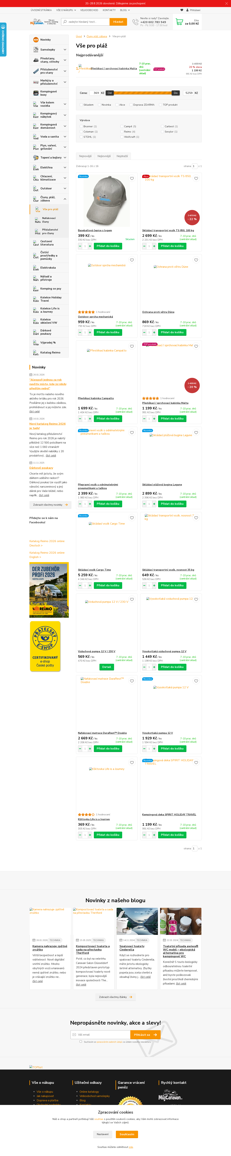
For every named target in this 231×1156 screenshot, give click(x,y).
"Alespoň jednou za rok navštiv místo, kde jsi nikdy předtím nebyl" (47, 384)
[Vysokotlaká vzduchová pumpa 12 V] (171, 622)
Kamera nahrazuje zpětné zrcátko (49, 948)
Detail (106, 667)
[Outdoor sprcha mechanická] (107, 282)
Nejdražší (122, 156)
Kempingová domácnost (48, 126)
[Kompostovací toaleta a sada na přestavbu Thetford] (93, 921)
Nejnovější (85, 156)
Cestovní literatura (47, 243)
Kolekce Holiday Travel (51, 299)
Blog (83, 1100)
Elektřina (46, 167)
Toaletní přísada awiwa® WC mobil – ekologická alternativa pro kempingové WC (180, 951)
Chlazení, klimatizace (48, 178)
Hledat (118, 22)
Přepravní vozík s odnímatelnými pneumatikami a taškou (98, 486)
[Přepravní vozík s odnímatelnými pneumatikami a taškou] (107, 455)
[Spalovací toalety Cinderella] (137, 921)
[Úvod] (43, 22)
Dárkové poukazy (45, 332)
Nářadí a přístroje (46, 278)
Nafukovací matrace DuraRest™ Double (102, 733)
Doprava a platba (47, 1100)
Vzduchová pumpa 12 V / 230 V (96, 651)
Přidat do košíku (108, 246)
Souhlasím (127, 1134)
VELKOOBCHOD (89, 10)
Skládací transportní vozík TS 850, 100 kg (168, 230)
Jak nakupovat (45, 1096)
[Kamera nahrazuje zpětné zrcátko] (50, 921)
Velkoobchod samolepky (95, 1096)
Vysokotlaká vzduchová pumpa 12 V (164, 651)
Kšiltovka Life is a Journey (94, 819)
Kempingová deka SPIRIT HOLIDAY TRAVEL (169, 814)
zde (131, 1147)
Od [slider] (110, 93)
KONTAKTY (109, 10)
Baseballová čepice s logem (95, 230)
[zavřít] (226, 4)
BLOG (123, 10)
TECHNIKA (55, 940)
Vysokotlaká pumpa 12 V (157, 733)
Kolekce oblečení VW (48, 321)
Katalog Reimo (50, 352)
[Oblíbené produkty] (182, 10)
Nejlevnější (104, 156)
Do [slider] (176, 93)
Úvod (79, 36)
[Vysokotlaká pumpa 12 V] (171, 703)
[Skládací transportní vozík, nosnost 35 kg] (171, 540)
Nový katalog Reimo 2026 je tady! (47, 426)
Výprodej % (48, 342)
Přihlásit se (142, 1035)
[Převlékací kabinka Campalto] (107, 368)
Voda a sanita (49, 136)
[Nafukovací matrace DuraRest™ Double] (107, 703)
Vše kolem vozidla (47, 104)
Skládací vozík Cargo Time (94, 570)
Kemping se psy (50, 288)
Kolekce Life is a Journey (50, 310)
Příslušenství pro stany (49, 71)
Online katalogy (89, 1092)
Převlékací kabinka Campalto (96, 398)
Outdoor (46, 188)
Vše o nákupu (45, 1092)
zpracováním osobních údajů (109, 1042)
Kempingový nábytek (48, 115)
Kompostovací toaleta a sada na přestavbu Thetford (93, 950)
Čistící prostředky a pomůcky (48, 256)
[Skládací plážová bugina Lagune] (171, 455)
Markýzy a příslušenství (48, 82)
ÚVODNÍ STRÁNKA (41, 10)
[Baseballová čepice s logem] (107, 201)
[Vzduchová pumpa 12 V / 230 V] (107, 622)
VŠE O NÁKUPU (64, 10)
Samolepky (47, 49)
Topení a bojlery (51, 157)
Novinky (45, 40)
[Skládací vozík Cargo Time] (107, 540)
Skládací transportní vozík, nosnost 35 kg (168, 570)
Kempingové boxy (48, 93)
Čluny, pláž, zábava (47, 198)
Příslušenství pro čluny (50, 231)
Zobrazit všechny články (113, 997)
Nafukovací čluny (49, 219)
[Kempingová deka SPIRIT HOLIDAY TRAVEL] (171, 785)
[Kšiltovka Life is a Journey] (107, 785)
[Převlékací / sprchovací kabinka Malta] (171, 368)
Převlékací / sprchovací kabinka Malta (114, 68)
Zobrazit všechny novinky (47, 505)
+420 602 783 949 (153, 22)
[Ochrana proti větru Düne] (171, 282)
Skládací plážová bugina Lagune (162, 484)
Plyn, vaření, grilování (48, 147)
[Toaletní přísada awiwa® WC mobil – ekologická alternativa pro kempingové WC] (180, 921)
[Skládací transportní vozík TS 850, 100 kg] (171, 201)
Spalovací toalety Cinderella (131, 948)
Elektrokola (48, 268)
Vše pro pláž (50, 209)
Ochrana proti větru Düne (158, 312)
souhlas (98, 1119)
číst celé (34, 411)
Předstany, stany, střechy (49, 60)
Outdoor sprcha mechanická (95, 316)
